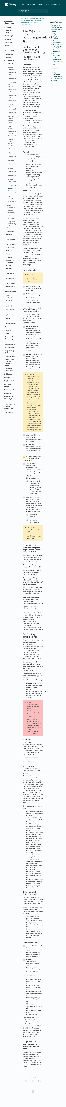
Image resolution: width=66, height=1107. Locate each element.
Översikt (7, 318)
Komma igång (9, 36)
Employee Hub (9, 381)
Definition (56, 37)
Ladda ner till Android (50, 4)
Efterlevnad (9, 234)
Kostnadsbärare (10, 273)
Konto (7, 46)
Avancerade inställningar (9, 261)
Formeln (55, 39)
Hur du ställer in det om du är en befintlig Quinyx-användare (57, 48)
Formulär (9, 268)
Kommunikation (10, 344)
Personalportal (10, 356)
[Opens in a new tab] (33, 1091)
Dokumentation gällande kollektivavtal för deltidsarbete (9, 408)
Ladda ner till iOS (37, 4)
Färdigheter (9, 254)
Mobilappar (8, 374)
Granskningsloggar (10, 278)
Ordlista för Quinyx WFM (9, 370)
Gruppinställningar (10, 292)
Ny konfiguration (57, 41)
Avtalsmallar (10, 60)
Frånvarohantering (10, 244)
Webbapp (7, 27)
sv (59, 4)
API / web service (7, 385)
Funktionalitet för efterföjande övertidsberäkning (57, 27)
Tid (6, 327)
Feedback (7, 393)
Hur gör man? (9, 347)
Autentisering (10, 247)
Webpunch (9, 257)
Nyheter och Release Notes (9, 23)
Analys (7, 334)
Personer (8, 57)
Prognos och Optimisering (9, 338)
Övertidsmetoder (58, 79)
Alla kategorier (25, 18)
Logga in (8, 39)
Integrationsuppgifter (10, 283)
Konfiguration (9, 42)
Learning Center (8, 31)
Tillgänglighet (10, 231)
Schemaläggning (10, 324)
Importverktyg (10, 287)
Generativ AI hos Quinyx (8, 398)
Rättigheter (9, 54)
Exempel (54, 73)
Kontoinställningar (10, 51)
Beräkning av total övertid (55, 70)
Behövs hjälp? (9, 390)
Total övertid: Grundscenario (57, 76)
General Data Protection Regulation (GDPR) (9, 362)
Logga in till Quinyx (25, 4)
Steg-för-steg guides (9, 352)
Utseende (9, 265)
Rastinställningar (10, 239)
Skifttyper (9, 251)
